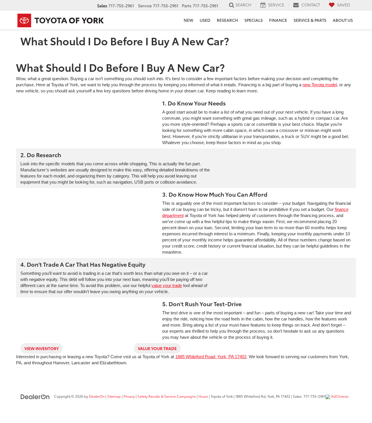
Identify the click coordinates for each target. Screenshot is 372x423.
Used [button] (205, 20)
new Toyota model (320, 84)
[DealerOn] (35, 396)
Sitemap (114, 396)
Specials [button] (253, 20)
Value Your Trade (157, 348)
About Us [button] (343, 20)
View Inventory (41, 348)
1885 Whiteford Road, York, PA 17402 (210, 356)
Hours (203, 396)
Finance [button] (278, 20)
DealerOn (97, 396)
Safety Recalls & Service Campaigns (166, 396)
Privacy (129, 396)
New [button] (188, 20)
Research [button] (227, 20)
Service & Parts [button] (310, 20)
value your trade (166, 285)
